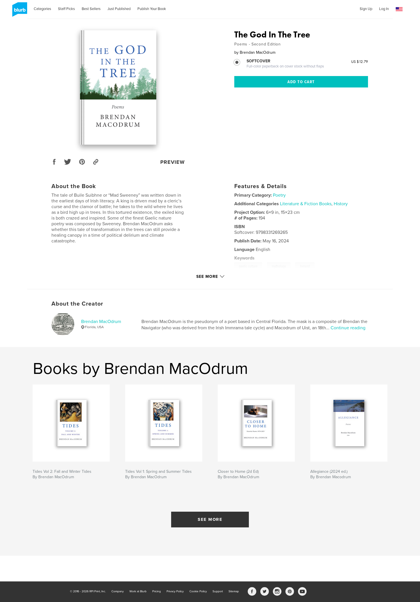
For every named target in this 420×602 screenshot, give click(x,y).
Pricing (156, 591)
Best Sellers (91, 9)
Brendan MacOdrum (101, 321)
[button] (399, 9)
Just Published (119, 9)
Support (218, 591)
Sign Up (366, 9)
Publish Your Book (151, 9)
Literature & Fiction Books (305, 204)
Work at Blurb (138, 591)
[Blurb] (19, 11)
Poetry (279, 195)
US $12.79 (359, 61)
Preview (172, 162)
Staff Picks (66, 9)
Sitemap (234, 591)
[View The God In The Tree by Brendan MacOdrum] (118, 87)
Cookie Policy (198, 591)
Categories (42, 9)
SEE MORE (210, 519)
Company (117, 591)
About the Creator (77, 303)
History (341, 204)
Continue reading (348, 328)
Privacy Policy (175, 591)
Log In (384, 9)
